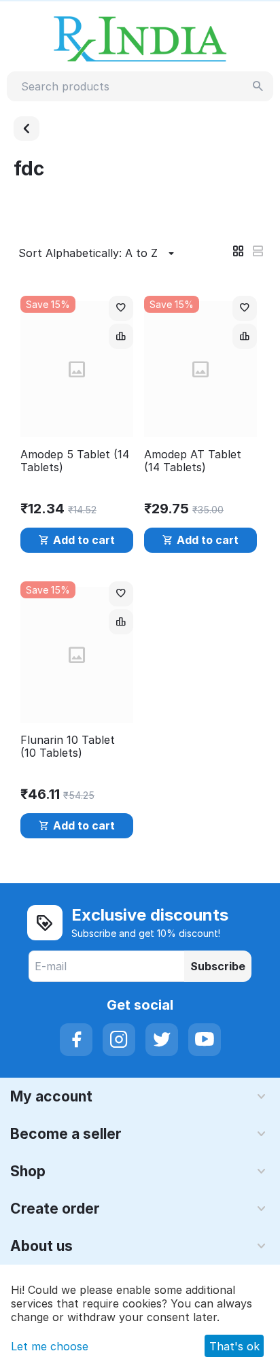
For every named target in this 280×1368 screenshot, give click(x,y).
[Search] (258, 86)
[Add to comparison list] (121, 336)
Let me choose (49, 1346)
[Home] (26, 128)
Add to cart (84, 540)
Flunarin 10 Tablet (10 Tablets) (67, 746)
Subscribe (217, 966)
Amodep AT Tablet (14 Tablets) (192, 461)
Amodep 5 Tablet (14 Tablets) (74, 461)
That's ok (234, 1346)
